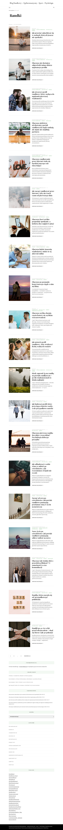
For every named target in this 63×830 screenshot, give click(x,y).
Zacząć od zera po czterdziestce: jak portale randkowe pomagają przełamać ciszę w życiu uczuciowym (42, 502)
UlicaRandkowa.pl (13, 781)
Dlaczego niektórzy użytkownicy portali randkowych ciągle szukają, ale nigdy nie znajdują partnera (43, 127)
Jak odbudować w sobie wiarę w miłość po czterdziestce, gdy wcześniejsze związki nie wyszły (41, 468)
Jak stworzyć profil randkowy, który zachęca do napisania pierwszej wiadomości (43, 95)
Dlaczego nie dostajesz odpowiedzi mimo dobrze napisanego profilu (42, 65)
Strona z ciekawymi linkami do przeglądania (20, 675)
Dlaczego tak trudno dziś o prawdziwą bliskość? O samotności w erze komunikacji (42, 564)
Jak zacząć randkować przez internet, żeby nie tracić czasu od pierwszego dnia (43, 193)
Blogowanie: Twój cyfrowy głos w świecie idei (21, 682)
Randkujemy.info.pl (13, 803)
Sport (10, 764)
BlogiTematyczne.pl (13, 783)
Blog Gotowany (12, 816)
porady (33, 29)
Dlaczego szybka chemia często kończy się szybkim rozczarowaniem (42, 315)
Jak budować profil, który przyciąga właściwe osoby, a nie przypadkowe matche (42, 406)
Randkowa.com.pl (13, 775)
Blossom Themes (32, 828)
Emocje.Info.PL (12, 819)
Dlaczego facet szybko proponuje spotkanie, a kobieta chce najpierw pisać (43, 221)
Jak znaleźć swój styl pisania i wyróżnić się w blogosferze (24, 685)
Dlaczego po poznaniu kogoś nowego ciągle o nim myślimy (43, 284)
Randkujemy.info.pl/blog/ (15, 807)
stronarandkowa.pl (13, 788)
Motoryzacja (12, 739)
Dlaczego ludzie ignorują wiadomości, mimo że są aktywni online (42, 251)
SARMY (10, 761)
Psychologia (49, 29)
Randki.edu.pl (12, 792)
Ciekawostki (35, 217)
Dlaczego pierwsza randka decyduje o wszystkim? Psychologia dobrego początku (42, 436)
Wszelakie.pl (12, 779)
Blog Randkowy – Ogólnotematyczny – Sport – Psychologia (31, 3)
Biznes (10, 729)
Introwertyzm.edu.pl (14, 805)
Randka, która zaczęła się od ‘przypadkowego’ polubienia (42, 597)
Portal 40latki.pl (23, 666)
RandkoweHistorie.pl (14, 799)
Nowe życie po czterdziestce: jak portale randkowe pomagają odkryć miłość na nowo (42, 534)
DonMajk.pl (11, 774)
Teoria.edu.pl (12, 797)
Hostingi (11, 736)
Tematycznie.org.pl (13, 794)
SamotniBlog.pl (12, 777)
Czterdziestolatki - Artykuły (15, 818)
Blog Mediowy (12, 810)
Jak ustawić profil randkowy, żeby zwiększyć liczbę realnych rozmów (42, 344)
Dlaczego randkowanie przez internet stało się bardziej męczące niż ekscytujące (41, 162)
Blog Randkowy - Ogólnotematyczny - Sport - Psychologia (32, 826)
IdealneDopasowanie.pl (14, 801)
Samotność (48, 120)
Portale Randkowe (40, 29)
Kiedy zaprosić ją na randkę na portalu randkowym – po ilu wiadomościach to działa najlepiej (43, 376)
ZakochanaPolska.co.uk (14, 808)
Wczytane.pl (12, 785)
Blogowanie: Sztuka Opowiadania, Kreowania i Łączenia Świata (25, 679)
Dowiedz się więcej (37, 48)
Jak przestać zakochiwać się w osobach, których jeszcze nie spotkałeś (43, 35)
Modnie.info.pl (12, 796)
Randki (33, 30)
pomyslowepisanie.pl (14, 786)
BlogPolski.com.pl (13, 790)
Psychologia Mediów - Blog (15, 812)
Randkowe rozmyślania (37, 156)
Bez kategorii (12, 726)
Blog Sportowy (12, 814)
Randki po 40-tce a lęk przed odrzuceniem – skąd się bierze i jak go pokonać (42, 630)
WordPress (45, 828)
